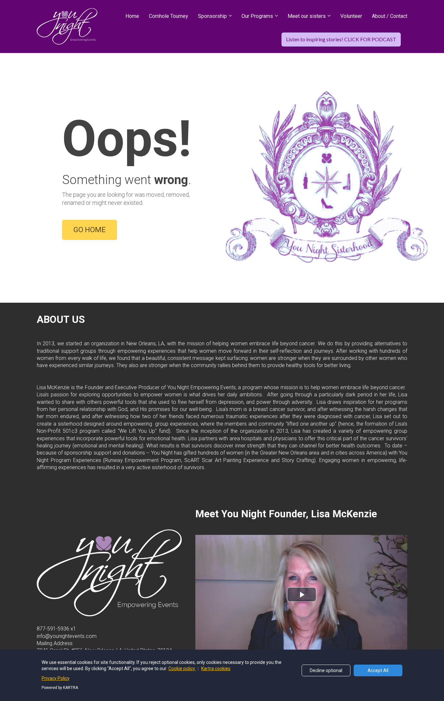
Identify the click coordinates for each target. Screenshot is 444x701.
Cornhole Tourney (168, 16)
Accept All (378, 670)
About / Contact (389, 16)
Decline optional (326, 670)
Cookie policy (182, 668)
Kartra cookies (215, 668)
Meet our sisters (307, 16)
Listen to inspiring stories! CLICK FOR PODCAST (341, 39)
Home (132, 16)
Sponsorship (212, 16)
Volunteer (351, 16)
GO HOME (89, 230)
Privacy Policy (56, 678)
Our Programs (257, 16)
